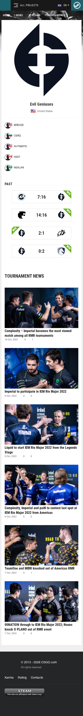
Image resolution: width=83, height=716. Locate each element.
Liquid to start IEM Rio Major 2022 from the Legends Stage (41, 450)
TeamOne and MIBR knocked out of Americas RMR (39, 568)
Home (6, 15)
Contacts (37, 677)
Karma (9, 677)
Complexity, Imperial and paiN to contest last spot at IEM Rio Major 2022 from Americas (41, 510)
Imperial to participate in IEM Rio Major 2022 (35, 391)
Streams (34, 15)
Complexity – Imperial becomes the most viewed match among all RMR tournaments (38, 333)
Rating (22, 677)
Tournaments (55, 15)
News (19, 15)
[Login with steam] (77, 5)
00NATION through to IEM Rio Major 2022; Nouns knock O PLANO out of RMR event (38, 627)
